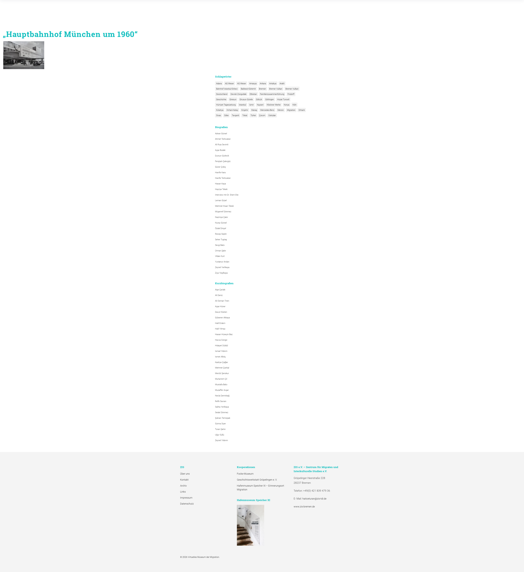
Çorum (262, 115)
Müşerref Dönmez (223, 211)
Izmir (251, 105)
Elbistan (253, 94)
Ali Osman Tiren (222, 301)
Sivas (218, 115)
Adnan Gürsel (221, 133)
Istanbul (242, 105)
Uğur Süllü (219, 435)
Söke (226, 115)
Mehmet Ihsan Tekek (224, 206)
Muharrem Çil (221, 379)
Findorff (291, 94)
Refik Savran (220, 401)
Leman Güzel (221, 200)
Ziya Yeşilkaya (221, 273)
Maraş (254, 110)
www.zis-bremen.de (304, 506)
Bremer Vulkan (275, 89)
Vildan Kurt (220, 256)
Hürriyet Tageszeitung (226, 105)
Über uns (185, 473)
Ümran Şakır (220, 250)
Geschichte (221, 99)
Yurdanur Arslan (222, 262)
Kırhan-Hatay (232, 110)
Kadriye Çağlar (221, 362)
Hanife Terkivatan (223, 178)
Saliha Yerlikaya (222, 407)
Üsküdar (272, 115)
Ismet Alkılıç (221, 356)
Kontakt (184, 479)
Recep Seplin (221, 234)
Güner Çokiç (220, 167)
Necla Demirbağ (222, 395)
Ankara (263, 83)
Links (183, 491)
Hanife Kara (220, 172)
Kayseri (260, 105)
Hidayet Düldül (221, 345)
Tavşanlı (235, 115)
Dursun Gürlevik (222, 156)
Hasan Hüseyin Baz (224, 334)
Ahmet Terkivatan (223, 139)
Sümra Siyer (220, 423)
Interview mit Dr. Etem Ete (226, 195)
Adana (219, 83)
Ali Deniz (219, 295)
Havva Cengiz (221, 340)
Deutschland (221, 94)
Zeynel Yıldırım (221, 440)
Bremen (262, 89)
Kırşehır (244, 110)
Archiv (183, 485)
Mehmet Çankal (222, 368)
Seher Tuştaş (221, 239)
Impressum (186, 497)
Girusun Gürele (246, 99)
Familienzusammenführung (272, 94)
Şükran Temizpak (222, 418)
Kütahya (219, 110)
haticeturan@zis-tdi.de (314, 498)
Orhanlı (302, 110)
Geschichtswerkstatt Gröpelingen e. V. (257, 479)
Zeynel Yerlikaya (222, 267)
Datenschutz (187, 503)
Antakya (272, 83)
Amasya (253, 83)
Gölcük (259, 99)
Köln (294, 105)
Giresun (233, 99)
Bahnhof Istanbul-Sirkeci (227, 89)
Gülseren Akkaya (222, 317)
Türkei (253, 115)
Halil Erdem (220, 323)
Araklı (282, 83)
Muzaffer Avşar (222, 390)
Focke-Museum (245, 473)
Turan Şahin (220, 429)
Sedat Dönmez (221, 412)
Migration (291, 110)
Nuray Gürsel (221, 223)
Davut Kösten (221, 312)
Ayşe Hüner (220, 306)
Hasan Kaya (220, 183)
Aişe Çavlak (220, 289)
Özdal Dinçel (220, 228)
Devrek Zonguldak (238, 94)
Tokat (244, 115)
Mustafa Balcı (221, 384)
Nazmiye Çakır (221, 217)
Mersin (281, 110)
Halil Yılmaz (220, 329)
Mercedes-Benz (267, 110)
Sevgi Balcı (220, 245)
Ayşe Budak (220, 150)
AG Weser (229, 83)
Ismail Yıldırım (221, 351)
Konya (286, 105)
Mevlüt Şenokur (222, 373)
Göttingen (269, 99)
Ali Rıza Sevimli (221, 144)
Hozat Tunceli (283, 99)
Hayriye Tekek (221, 189)
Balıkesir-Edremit (248, 89)
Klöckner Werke (274, 105)
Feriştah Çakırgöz (222, 161)
